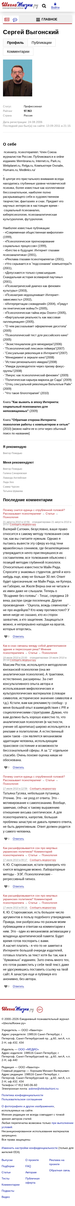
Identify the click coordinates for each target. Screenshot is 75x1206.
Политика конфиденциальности (22, 1095)
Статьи (50, 513)
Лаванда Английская (14, 477)
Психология (10, 517)
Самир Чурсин (11, 486)
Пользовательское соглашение (22, 1099)
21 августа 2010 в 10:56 (16, 522)
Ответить (18, 636)
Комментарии (18, 52)
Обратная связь (59, 1170)
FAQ (28, 1166)
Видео (6, 1196)
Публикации (42, 43)
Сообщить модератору (23, 524)
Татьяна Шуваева (13, 491)
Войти (55, 7)
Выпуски (7, 1160)
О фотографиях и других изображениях (28, 1106)
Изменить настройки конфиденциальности (30, 1147)
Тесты (5, 1178)
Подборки (8, 1166)
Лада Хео (8, 482)
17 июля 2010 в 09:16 (15, 907)
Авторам (31, 1172)
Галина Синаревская (15, 473)
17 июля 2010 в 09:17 (15, 860)
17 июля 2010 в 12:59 (15, 788)
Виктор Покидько (12, 453)
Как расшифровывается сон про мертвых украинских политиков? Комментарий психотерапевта (30, 851)
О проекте (32, 1160)
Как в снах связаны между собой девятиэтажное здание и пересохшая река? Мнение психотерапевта (34, 649)
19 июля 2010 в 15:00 (15, 657)
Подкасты (8, 1190)
